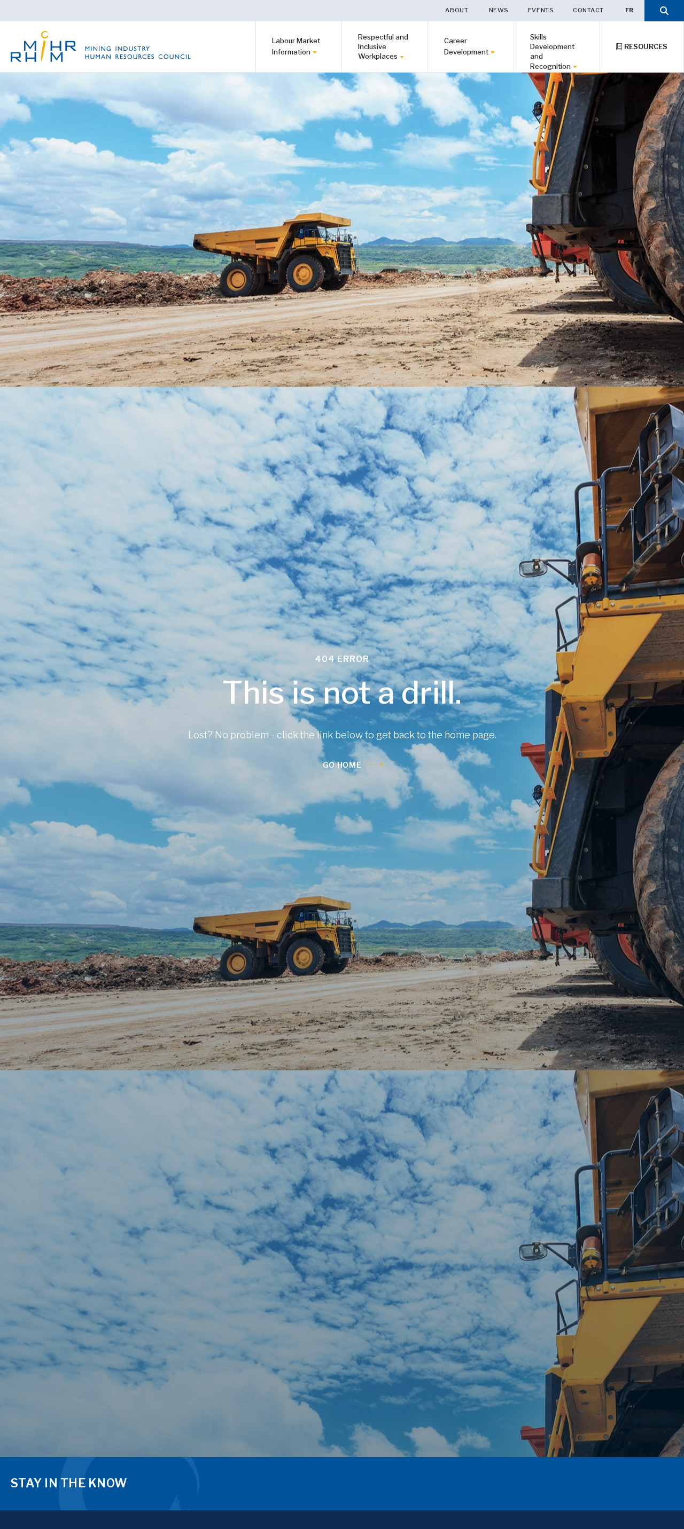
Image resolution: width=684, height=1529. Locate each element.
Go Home (342, 764)
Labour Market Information (296, 46)
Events (540, 10)
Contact (588, 10)
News (499, 10)
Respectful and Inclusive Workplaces (383, 46)
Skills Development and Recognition (552, 51)
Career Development (466, 46)
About (457, 10)
